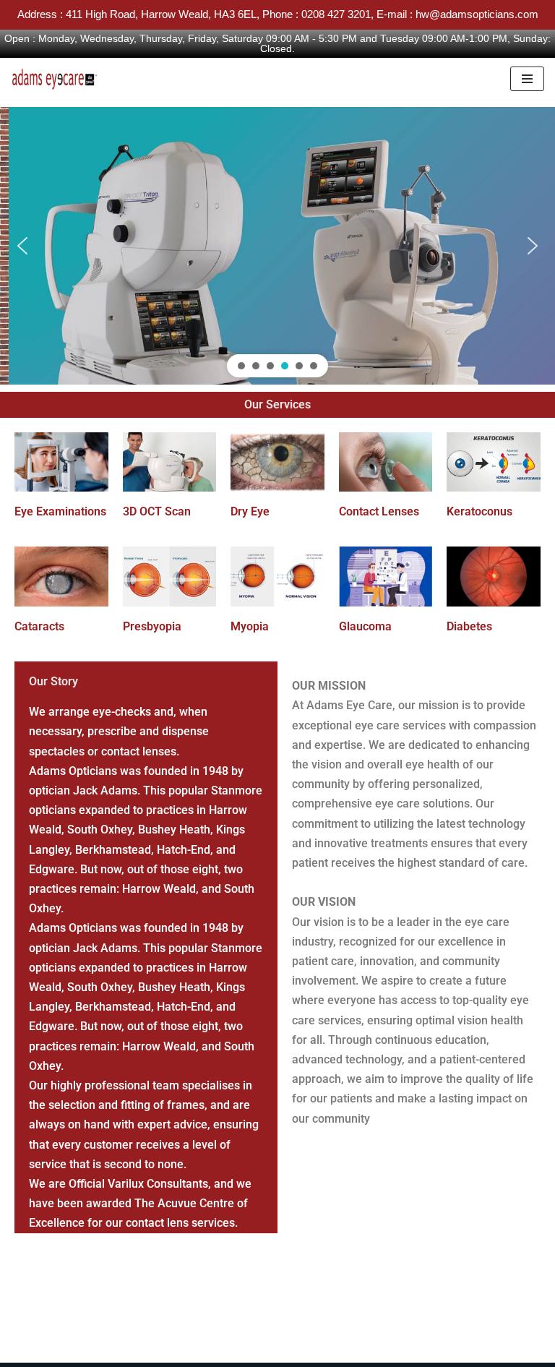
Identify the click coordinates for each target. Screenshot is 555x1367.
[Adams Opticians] (58, 79)
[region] (277, 246)
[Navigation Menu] (527, 79)
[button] (22, 245)
